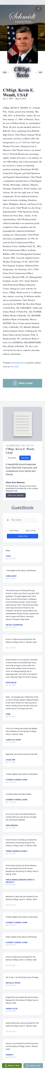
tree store (15, 366)
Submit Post (22, 536)
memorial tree (18, 362)
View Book (12, 458)
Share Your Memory (16, 495)
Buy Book (25, 458)
